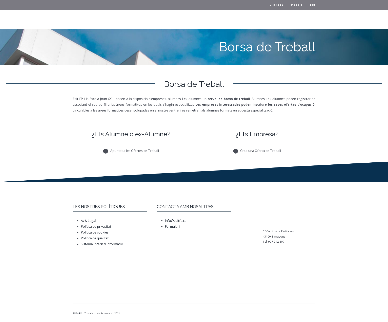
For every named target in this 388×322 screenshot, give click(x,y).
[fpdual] (131, 261)
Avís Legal (88, 220)
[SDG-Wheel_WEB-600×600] (194, 283)
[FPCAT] (89, 260)
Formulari (172, 226)
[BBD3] (271, 282)
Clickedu (277, 4)
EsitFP (78, 313)
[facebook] (292, 314)
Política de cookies (95, 232)
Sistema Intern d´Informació (102, 244)
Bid (312, 4)
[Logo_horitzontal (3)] (173, 262)
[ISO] (235, 283)
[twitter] (297, 314)
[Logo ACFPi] (109, 284)
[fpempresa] (152, 288)
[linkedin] (309, 314)
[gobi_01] (256, 261)
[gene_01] (214, 261)
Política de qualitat (95, 238)
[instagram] (303, 314)
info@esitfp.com (177, 220)
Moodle (297, 4)
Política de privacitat (96, 226)
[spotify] (314, 314)
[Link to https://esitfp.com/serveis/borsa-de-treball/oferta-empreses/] (235, 151)
